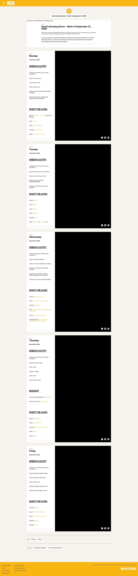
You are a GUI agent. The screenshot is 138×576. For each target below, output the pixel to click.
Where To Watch (6, 565)
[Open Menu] (4, 3)
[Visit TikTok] (131, 568)
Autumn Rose (44, 401)
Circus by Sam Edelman (39, 315)
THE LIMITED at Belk (39, 512)
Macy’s (36, 217)
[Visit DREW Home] (11, 3)
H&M (35, 418)
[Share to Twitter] (105, 18)
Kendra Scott (32, 311)
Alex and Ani (36, 134)
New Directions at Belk (40, 427)
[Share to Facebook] (102, 18)
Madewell (35, 222)
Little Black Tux (37, 423)
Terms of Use (5, 573)
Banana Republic (38, 296)
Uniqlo (35, 200)
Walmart (35, 209)
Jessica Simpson (37, 125)
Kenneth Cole (38, 130)
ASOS (34, 204)
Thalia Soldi (37, 305)
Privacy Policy (6, 571)
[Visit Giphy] (134, 568)
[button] (11, 3)
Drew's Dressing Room (55, 548)
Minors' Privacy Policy (20, 571)
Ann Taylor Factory (38, 301)
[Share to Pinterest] (108, 18)
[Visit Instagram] (125, 568)
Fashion (33, 539)
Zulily (35, 525)
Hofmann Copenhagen (40, 115)
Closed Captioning (20, 568)
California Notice (19, 565)
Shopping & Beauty (40, 548)
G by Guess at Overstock (40, 516)
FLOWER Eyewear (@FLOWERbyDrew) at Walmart (39, 320)
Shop (39, 539)
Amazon (34, 121)
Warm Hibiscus (48, 397)
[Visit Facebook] (122, 568)
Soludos (35, 213)
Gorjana (42, 134)
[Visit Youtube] (128, 568)
